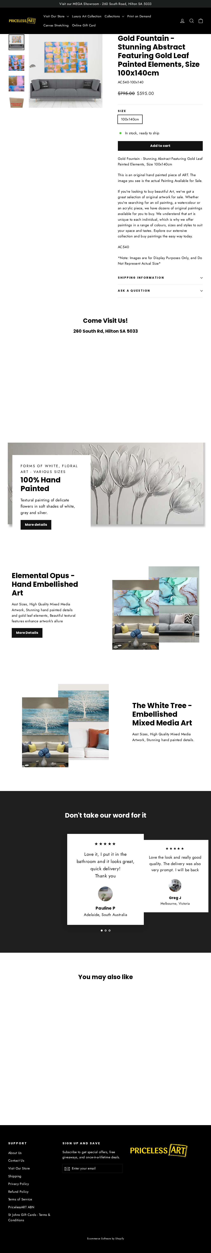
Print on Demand (139, 16)
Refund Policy (18, 1191)
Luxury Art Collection (86, 16)
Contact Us (16, 1160)
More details (36, 524)
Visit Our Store (54, 16)
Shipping (14, 1176)
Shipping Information (141, 278)
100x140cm (130, 119)
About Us (14, 1152)
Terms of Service (20, 1199)
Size (122, 111)
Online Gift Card (84, 25)
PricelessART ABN (21, 1207)
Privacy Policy (18, 1183)
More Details (27, 632)
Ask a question (134, 291)
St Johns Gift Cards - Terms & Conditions (29, 1217)
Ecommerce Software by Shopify (105, 1238)
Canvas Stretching (56, 25)
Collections (113, 16)
